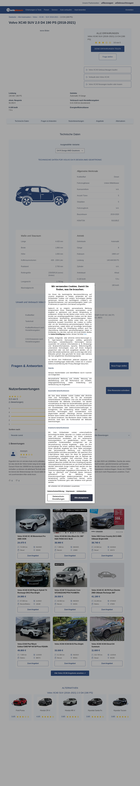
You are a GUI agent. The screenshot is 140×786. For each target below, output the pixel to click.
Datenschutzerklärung (55, 491)
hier (85, 334)
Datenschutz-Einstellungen (58, 497)
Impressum (70, 491)
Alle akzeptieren (81, 497)
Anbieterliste (81, 491)
